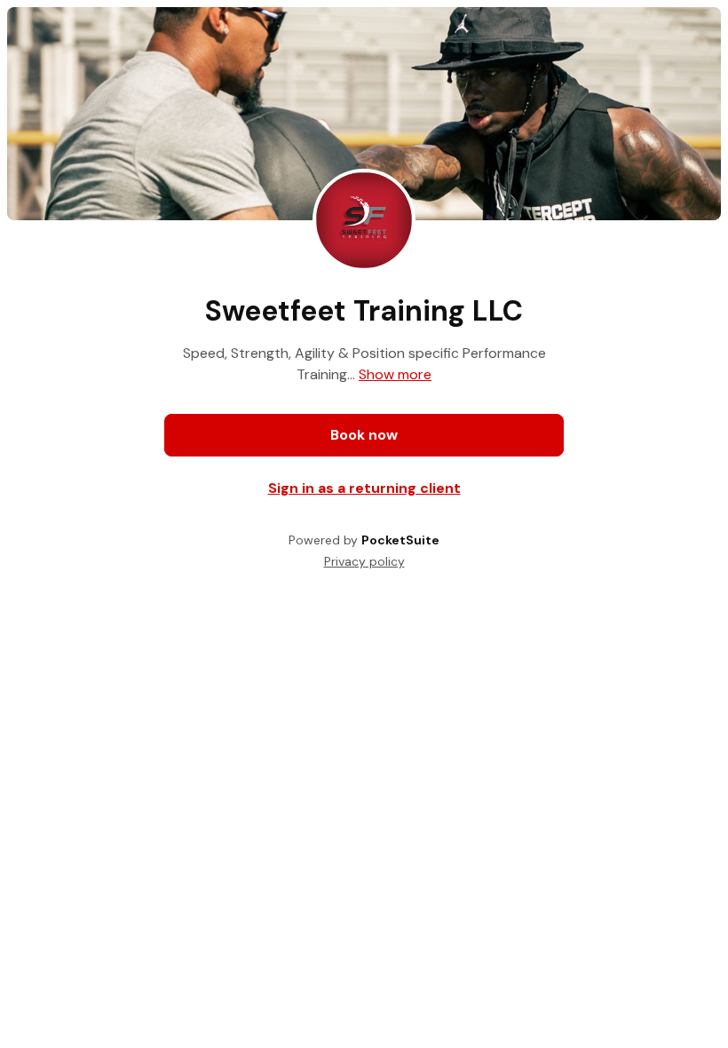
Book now (364, 434)
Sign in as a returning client (364, 488)
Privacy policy (364, 561)
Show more (395, 374)
